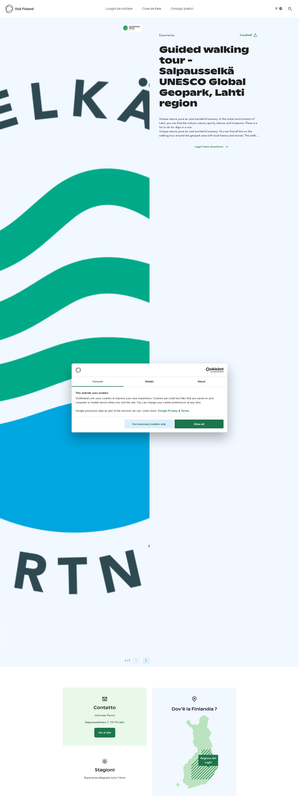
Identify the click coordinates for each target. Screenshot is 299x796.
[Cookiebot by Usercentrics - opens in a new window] (208, 370)
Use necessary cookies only (149, 424)
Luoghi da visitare (119, 9)
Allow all (199, 424)
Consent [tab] (97, 381)
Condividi (246, 35)
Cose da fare (151, 9)
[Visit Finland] (19, 9)
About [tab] (201, 381)
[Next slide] (146, 660)
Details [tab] (149, 381)
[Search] (290, 8)
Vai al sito (104, 732)
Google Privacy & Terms (173, 410)
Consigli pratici (182, 9)
